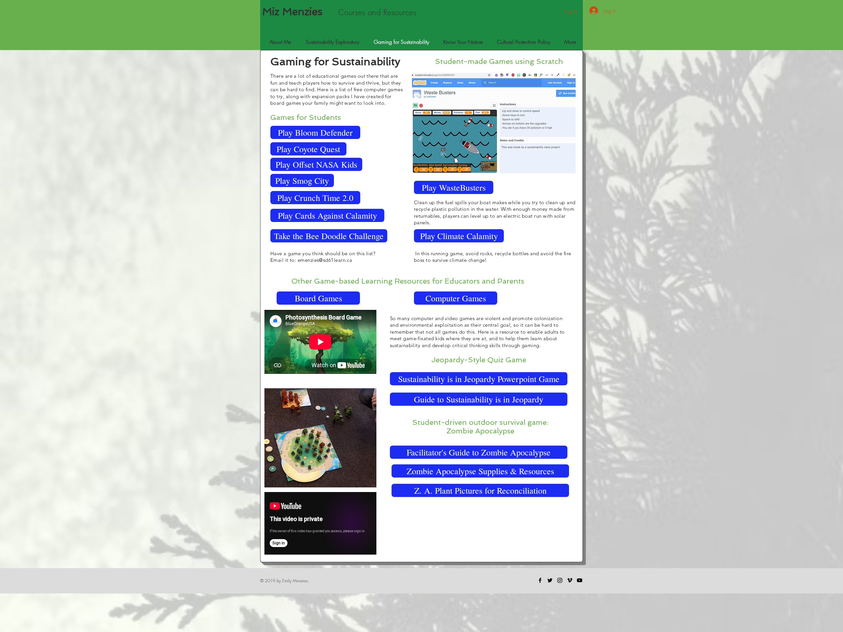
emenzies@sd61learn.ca (325, 260)
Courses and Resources (377, 12)
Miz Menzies (292, 11)
